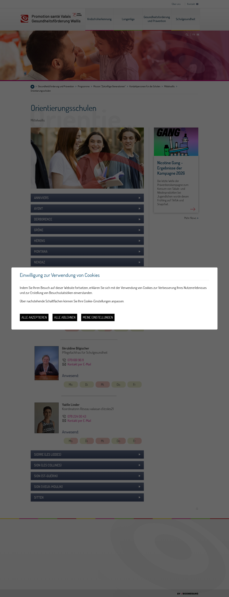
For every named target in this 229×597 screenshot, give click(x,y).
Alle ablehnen (64, 317)
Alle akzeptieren (34, 317)
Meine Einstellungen (98, 317)
